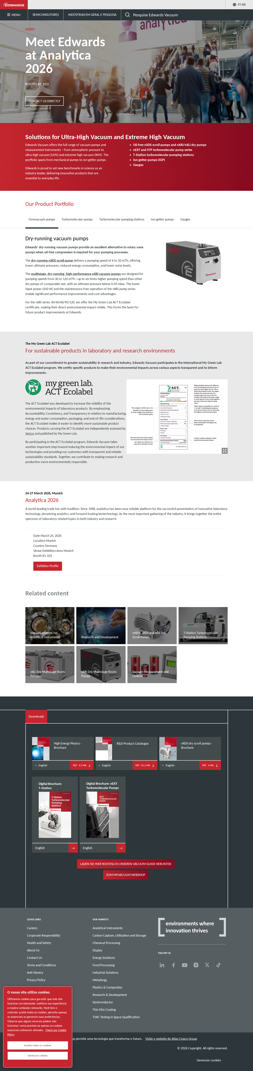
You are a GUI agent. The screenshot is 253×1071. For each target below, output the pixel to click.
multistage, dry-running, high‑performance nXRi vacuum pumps (76, 274)
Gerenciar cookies (209, 1060)
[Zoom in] (177, 416)
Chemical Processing (106, 943)
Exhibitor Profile (48, 566)
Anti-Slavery (35, 973)
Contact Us (34, 958)
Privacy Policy (36, 980)
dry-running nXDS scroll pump (52, 260)
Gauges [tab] (185, 219)
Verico (29, 433)
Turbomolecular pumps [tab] (77, 219)
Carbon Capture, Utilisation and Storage (119, 935)
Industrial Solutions (105, 973)
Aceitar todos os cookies (37, 1045)
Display (97, 950)
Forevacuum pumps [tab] (42, 219)
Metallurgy (100, 980)
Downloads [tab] (36, 716)
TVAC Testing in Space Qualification (116, 1017)
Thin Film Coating (104, 1010)
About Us (33, 950)
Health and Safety (39, 943)
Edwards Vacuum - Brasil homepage (14, 4)
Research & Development (110, 995)
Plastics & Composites (107, 987)
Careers (32, 928)
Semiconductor (103, 1002)
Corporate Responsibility (43, 935)
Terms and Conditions (41, 965)
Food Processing (103, 965)
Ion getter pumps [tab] (162, 219)
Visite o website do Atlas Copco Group (171, 1039)
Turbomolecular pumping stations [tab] (121, 219)
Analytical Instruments (108, 928)
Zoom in (225, 451)
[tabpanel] (126, 280)
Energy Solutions (104, 958)
